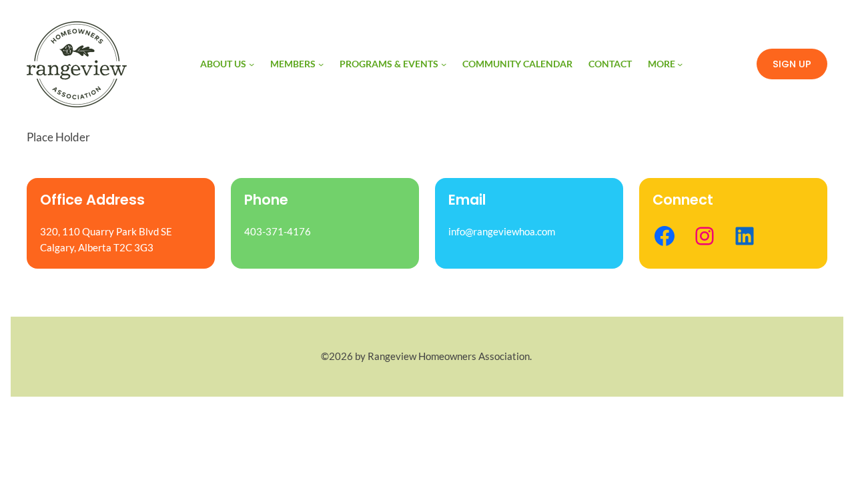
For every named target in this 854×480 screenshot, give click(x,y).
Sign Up (792, 64)
